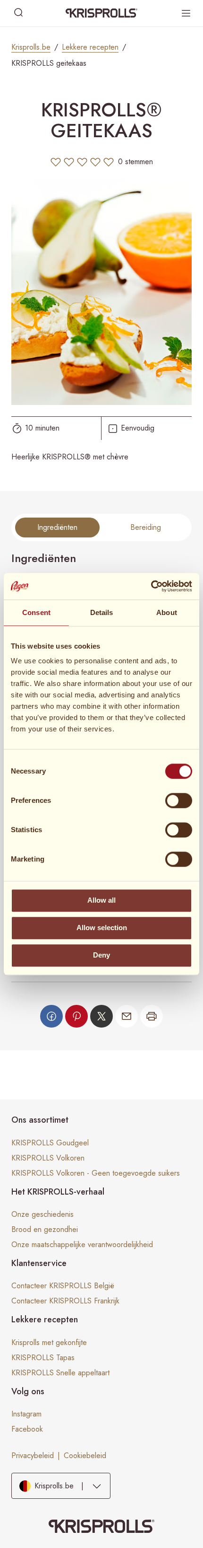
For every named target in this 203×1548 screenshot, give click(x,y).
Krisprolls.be (31, 47)
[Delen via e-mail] (126, 1016)
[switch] (178, 800)
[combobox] (60, 1486)
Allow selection (101, 928)
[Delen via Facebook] (51, 1016)
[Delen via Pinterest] (76, 1016)
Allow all (101, 900)
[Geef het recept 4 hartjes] (95, 161)
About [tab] (166, 612)
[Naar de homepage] (101, 13)
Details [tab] (101, 612)
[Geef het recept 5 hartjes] (108, 161)
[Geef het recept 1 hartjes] (55, 161)
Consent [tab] (36, 612)
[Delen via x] (101, 1016)
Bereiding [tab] (145, 527)
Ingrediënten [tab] (57, 527)
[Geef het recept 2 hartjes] (69, 161)
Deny (101, 955)
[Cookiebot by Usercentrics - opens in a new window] (151, 586)
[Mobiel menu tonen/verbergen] (186, 13)
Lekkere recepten (90, 47)
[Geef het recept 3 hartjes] (82, 161)
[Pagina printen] (151, 1016)
